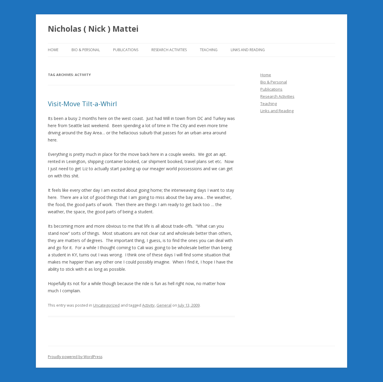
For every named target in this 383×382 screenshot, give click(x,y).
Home (53, 49)
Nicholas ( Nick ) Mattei (93, 28)
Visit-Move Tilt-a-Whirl (82, 103)
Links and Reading (248, 49)
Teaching (209, 49)
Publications (125, 49)
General (163, 305)
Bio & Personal (86, 49)
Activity (148, 305)
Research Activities (169, 49)
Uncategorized (106, 305)
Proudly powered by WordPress (75, 356)
